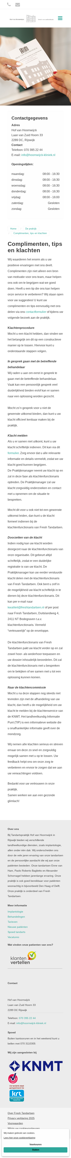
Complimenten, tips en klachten (30, 233)
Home (13, 228)
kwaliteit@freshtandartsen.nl (26, 607)
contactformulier (36, 311)
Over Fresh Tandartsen (21, 1113)
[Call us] (9, 4)
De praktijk (31, 228)
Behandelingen (16, 916)
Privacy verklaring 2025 (21, 1118)
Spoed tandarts (16, 932)
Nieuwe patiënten (18, 926)
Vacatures (13, 937)
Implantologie (15, 911)
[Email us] (17, 4)
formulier (13, 453)
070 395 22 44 (27, 1018)
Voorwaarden (15, 1123)
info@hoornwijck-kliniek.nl (38, 155)
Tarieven (12, 921)
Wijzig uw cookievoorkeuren (24, 1128)
